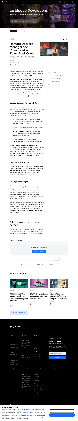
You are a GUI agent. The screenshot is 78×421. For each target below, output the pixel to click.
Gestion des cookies (62, 411)
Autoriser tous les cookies (62, 415)
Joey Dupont (15, 64)
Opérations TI (36, 31)
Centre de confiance (38, 387)
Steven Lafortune (16, 306)
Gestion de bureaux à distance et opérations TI (14, 344)
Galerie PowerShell (28, 175)
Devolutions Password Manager (26, 346)
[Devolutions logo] (15, 326)
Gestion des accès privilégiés (13, 351)
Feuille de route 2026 (26, 357)
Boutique (11, 371)
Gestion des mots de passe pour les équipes (14, 348)
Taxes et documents (38, 383)
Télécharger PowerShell (55, 78)
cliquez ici (23, 94)
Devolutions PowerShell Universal (26, 343)
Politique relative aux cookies (31, 412)
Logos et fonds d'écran (38, 393)
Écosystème (36, 376)
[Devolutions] (6, 2)
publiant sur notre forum (19, 231)
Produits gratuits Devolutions (25, 354)
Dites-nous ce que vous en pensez (56, 84)
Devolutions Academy (26, 378)
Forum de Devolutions (26, 376)
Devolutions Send (37, 339)
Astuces (12, 39)
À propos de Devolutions (36, 373)
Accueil (13, 31)
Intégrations (12, 362)
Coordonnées (37, 371)
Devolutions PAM (25, 349)
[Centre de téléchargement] (60, 2)
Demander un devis (14, 375)
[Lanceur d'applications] (74, 2)
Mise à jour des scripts (55, 81)
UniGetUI (24, 351)
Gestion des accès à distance (14, 355)
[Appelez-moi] (72, 2)
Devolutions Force (25, 382)
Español (60, 326)
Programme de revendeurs (37, 381)
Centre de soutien (25, 371)
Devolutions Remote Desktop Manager (26, 339)
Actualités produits (24, 31)
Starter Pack (12, 341)
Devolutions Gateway (38, 343)
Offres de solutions (13, 339)
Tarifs (11, 373)
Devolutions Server (38, 356)
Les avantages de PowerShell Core (56, 76)
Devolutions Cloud (38, 354)
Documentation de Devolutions (26, 373)
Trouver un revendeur (14, 377)
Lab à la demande (25, 384)
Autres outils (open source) (38, 347)
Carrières (36, 378)
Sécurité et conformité (38, 389)
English (41, 326)
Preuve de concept (14, 364)
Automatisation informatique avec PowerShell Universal (14, 359)
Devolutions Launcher (38, 345)
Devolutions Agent (38, 341)
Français (47, 326)
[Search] (69, 2)
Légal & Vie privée (37, 385)
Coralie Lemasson (56, 304)
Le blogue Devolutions (29, 10)
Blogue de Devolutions (26, 380)
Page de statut (25, 393)
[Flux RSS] (64, 39)
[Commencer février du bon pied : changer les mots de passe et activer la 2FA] (39, 283)
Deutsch (53, 326)
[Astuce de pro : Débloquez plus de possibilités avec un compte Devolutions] (59, 283)
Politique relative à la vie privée (56, 368)
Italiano (66, 326)
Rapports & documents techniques (26, 390)
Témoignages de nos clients (26, 387)
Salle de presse (37, 391)
